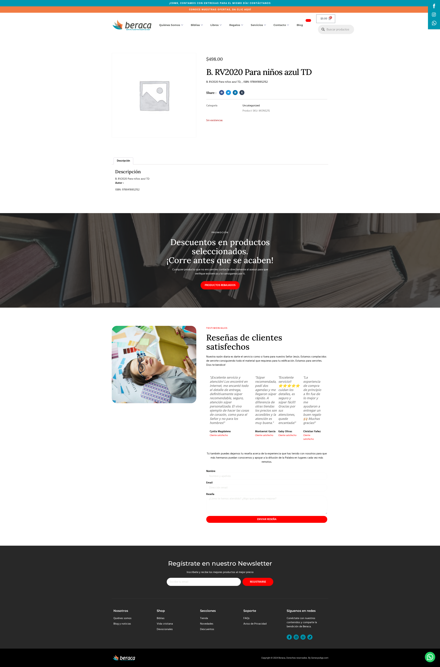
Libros (214, 25)
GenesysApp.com (319, 657)
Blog (300, 25)
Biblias (195, 25)
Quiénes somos (169, 25)
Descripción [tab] (123, 161)
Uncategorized (251, 105)
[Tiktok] (309, 637)
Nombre (210, 471)
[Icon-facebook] (289, 637)
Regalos (234, 25)
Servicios (257, 25)
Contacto (279, 25)
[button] (221, 92)
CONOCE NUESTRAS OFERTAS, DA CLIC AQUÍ (220, 9)
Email (209, 483)
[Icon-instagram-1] (296, 637)
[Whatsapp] (303, 637)
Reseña (210, 494)
